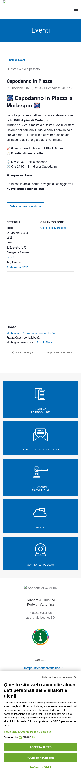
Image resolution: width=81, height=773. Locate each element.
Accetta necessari (41, 757)
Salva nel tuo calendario (25, 206)
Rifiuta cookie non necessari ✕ (58, 677)
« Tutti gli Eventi (16, 59)
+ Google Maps (43, 342)
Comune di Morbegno (53, 228)
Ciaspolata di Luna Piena (59, 352)
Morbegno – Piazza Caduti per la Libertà (31, 333)
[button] (76, 9)
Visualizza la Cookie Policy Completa (27, 731)
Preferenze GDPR (40, 767)
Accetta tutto (41, 747)
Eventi (10, 257)
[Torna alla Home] (19, 9)
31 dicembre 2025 (17, 267)
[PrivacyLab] (26, 737)
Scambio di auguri (24, 352)
